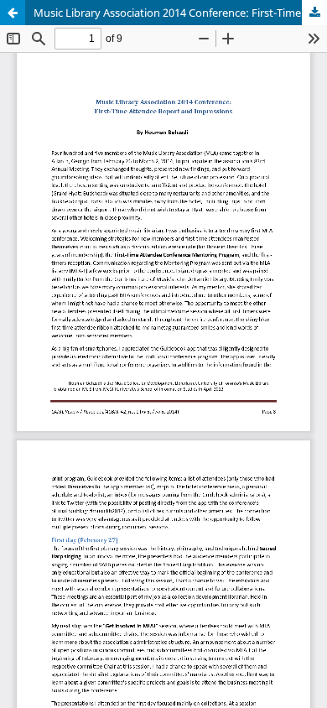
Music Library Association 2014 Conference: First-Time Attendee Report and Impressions (180, 12)
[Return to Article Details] (12, 12)
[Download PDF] (314, 12)
